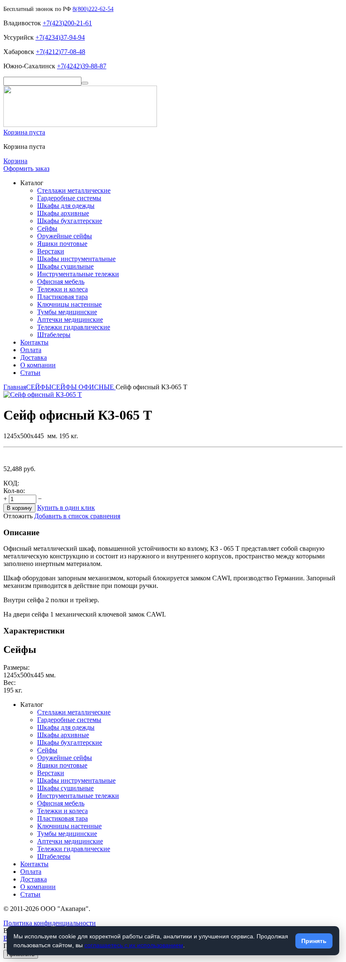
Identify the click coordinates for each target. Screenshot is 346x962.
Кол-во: (14, 490)
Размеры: (16, 667)
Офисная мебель (60, 281)
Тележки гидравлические (73, 327)
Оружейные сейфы (64, 236)
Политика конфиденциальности (49, 923)
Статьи (30, 372)
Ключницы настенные (69, 304)
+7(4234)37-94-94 (60, 37)
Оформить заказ (26, 168)
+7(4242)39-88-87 (81, 66)
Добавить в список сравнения (77, 516)
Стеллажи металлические (74, 190)
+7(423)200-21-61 (67, 23)
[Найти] (84, 83)
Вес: (9, 682)
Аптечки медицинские (70, 319)
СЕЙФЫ (38, 387)
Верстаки (50, 251)
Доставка (33, 357)
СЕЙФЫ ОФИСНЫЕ (83, 387)
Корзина (15, 160)
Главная (14, 387)
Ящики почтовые (62, 243)
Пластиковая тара (62, 296)
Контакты (34, 342)
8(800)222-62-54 (93, 9)
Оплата (30, 349)
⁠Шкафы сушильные (65, 266)
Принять (314, 941)
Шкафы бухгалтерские (69, 220)
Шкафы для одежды (66, 205)
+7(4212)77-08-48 (60, 51)
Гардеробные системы (69, 198)
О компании (38, 365)
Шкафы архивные (63, 213)
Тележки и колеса (62, 289)
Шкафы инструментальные (76, 258)
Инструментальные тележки (78, 274)
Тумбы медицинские (67, 311)
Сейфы (47, 228)
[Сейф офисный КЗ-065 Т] (42, 394)
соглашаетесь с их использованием (133, 945)
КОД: (11, 483)
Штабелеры (53, 334)
